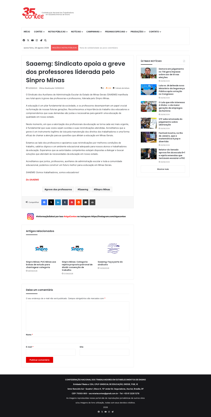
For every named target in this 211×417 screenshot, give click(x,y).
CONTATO (154, 31)
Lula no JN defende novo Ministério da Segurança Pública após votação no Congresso (172, 89)
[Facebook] (44, 202)
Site (81, 347)
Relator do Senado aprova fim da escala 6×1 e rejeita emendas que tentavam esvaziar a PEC (172, 154)
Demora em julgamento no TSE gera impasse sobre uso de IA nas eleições (171, 73)
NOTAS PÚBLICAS (56, 31)
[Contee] (48, 13)
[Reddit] (79, 202)
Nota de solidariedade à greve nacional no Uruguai (102, 48)
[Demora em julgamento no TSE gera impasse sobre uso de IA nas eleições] (149, 73)
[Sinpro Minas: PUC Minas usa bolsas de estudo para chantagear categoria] (42, 248)
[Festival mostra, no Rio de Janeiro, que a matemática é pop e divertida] (149, 137)
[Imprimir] (92, 202)
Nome (29, 334)
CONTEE (38, 31)
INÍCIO (27, 31)
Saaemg (83, 189)
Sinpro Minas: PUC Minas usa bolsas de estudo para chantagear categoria (41, 265)
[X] (51, 202)
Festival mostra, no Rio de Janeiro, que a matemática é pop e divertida (171, 137)
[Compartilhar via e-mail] (85, 202)
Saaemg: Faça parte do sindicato (110, 263)
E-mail (29, 347)
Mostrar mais (163, 169)
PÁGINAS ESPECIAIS (115, 31)
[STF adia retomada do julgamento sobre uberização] (149, 123)
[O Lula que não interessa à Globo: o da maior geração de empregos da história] (149, 106)
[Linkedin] (58, 202)
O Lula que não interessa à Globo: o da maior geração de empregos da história (172, 106)
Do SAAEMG (32, 179)
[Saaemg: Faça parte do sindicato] (113, 248)
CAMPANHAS (92, 31)
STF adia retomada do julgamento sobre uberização (170, 122)
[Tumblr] (65, 202)
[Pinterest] (72, 202)
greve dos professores (59, 189)
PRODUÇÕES (137, 31)
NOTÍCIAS (76, 31)
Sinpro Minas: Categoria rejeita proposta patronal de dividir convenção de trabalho (77, 266)
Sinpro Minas (102, 189)
